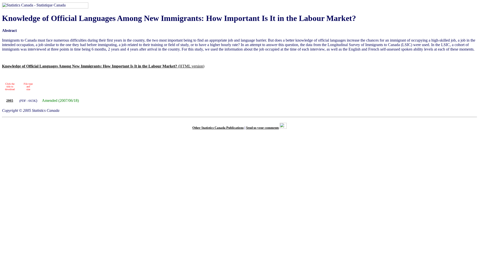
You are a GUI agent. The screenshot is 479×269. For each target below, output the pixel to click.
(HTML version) (103, 66)
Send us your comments (262, 128)
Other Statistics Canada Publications (218, 128)
